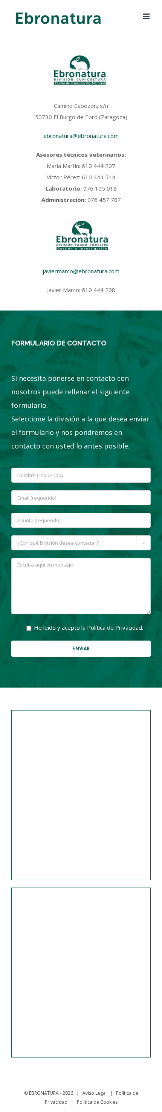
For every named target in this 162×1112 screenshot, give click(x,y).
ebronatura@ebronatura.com (81, 135)
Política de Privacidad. (115, 627)
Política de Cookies (97, 1102)
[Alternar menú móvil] (147, 16)
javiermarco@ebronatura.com (81, 271)
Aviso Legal (95, 1093)
